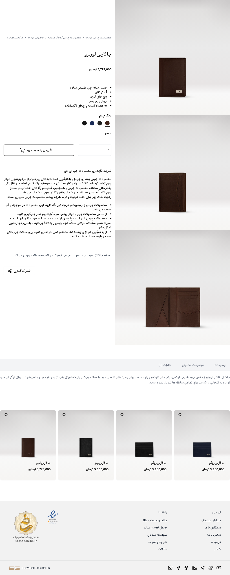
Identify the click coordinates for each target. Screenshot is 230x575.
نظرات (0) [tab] (165, 365)
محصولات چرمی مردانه (98, 37)
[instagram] (170, 568)
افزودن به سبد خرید (39, 150)
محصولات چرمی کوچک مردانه (65, 37)
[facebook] (178, 568)
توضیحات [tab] (220, 365)
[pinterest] (186, 568)
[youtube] (219, 568)
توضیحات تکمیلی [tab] (193, 365)
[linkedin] (194, 568)
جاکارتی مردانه (35, 37)
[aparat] (210, 568)
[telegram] (202, 568)
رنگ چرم (105, 115)
